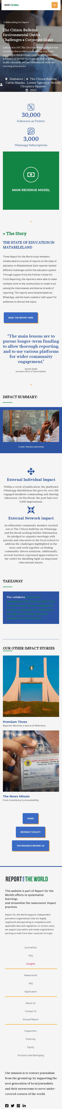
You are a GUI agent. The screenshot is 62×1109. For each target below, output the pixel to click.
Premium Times (15, 722)
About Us (31, 1003)
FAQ (31, 955)
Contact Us (30, 1011)
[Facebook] (7, 1106)
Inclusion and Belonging (30, 1055)
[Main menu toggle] (55, 5)
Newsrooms (30, 975)
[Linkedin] (24, 1106)
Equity (30, 1047)
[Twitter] (12, 1106)
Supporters (31, 1030)
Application (31, 991)
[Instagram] (18, 1106)
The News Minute (16, 796)
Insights (30, 963)
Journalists (31, 947)
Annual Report (30, 1019)
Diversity (31, 1039)
